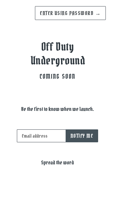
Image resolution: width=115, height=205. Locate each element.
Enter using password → (70, 13)
